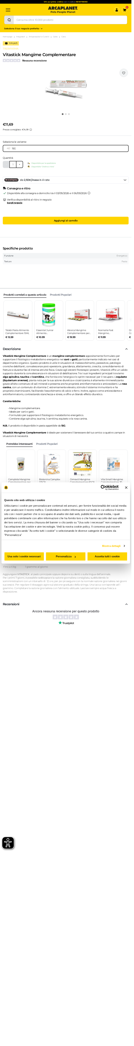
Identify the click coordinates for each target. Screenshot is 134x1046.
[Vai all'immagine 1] (63, 114)
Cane (63, 37)
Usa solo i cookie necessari (24, 556)
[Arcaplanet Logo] (63, 9)
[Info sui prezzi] (30, 129)
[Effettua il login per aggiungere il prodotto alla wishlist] (124, 73)
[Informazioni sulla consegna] (89, 193)
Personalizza (64, 556)
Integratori (20, 37)
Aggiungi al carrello (66, 220)
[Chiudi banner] (126, 487)
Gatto (55, 37)
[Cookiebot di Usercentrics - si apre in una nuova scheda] (103, 487)
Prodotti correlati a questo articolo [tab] (24, 294)
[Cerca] (9, 20)
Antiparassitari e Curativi (39, 37)
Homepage (7, 37)
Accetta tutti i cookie (107, 556)
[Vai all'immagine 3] (69, 114)
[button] (66, 89)
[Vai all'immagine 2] (66, 114)
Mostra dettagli (111, 545)
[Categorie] (8, 10)
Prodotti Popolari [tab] (60, 294)
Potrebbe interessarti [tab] (19, 443)
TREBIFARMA (10, 48)
